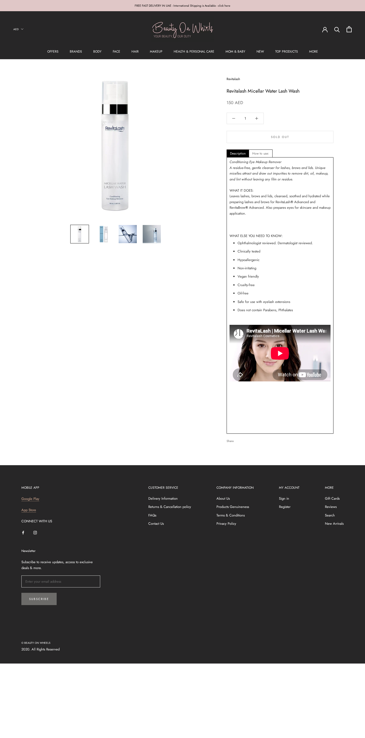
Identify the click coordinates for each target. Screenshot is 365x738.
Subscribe (39, 599)
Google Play (30, 498)
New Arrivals (334, 523)
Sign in (284, 498)
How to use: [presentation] (260, 153)
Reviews (331, 506)
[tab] (238, 153)
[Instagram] (35, 532)
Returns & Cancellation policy (169, 506)
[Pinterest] (252, 439)
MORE (313, 51)
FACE (116, 51)
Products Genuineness (232, 506)
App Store (28, 509)
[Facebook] (238, 439)
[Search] (337, 29)
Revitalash (233, 79)
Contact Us (156, 523)
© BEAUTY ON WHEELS (35, 643)
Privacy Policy (226, 523)
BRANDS (76, 51)
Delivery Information (163, 498)
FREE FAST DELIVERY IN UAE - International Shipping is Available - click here (182, 5)
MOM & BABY (235, 51)
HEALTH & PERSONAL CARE (194, 51)
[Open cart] (349, 29)
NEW (260, 51)
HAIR (135, 51)
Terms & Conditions (230, 515)
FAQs (152, 515)
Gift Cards (332, 498)
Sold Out (280, 137)
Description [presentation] (238, 153)
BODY (97, 51)
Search (330, 515)
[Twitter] (245, 439)
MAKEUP (156, 51)
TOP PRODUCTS (286, 51)
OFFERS (53, 51)
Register (284, 506)
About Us (223, 498)
